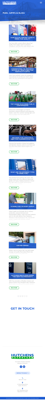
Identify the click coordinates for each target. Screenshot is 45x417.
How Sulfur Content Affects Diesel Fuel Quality (22, 38)
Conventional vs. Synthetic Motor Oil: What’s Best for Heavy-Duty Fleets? (22, 71)
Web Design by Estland (35, 398)
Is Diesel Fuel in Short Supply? (22, 206)
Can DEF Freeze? (22, 245)
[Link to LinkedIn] (24, 366)
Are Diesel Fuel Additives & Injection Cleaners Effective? (22, 138)
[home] (9, 3)
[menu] (41, 3)
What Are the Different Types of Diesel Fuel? (22, 173)
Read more (14, 51)
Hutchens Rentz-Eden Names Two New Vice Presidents (22, 276)
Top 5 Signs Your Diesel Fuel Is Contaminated (22, 105)
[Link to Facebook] (21, 366)
